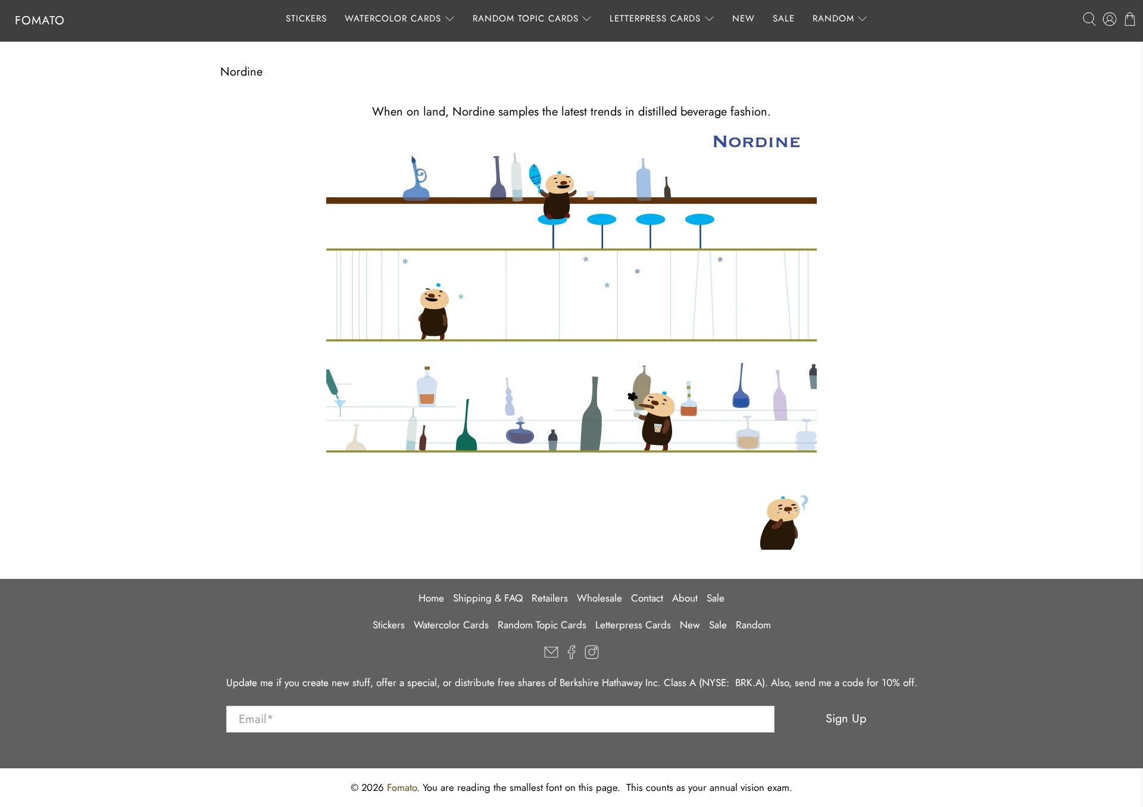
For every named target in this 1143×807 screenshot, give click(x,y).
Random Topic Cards (526, 18)
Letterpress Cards (655, 18)
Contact (647, 598)
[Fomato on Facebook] (571, 656)
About (685, 598)
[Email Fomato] (551, 656)
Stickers (306, 18)
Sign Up (846, 718)
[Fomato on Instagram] (592, 656)
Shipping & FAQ (488, 598)
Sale (784, 18)
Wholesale (599, 598)
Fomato (40, 20)
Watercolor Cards (393, 18)
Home (431, 598)
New (743, 18)
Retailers (550, 598)
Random (833, 18)
